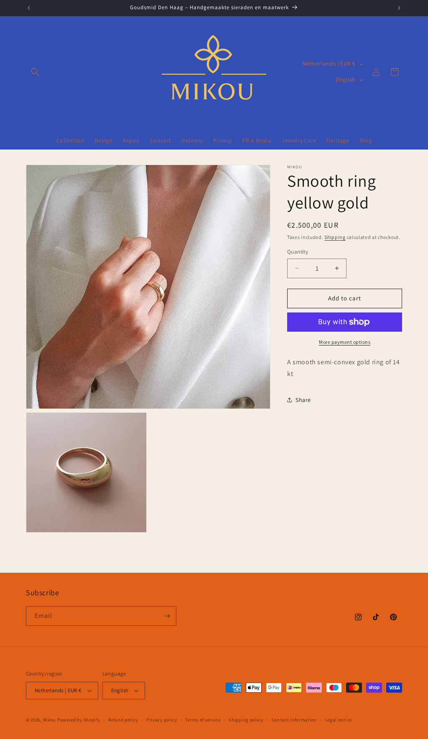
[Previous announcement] (29, 8)
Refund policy (123, 720)
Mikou (49, 720)
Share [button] (303, 400)
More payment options (344, 342)
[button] (35, 72)
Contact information (294, 720)
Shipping (335, 237)
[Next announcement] (399, 8)
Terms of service (202, 720)
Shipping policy (246, 720)
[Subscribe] (167, 616)
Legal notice (338, 720)
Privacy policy (161, 720)
